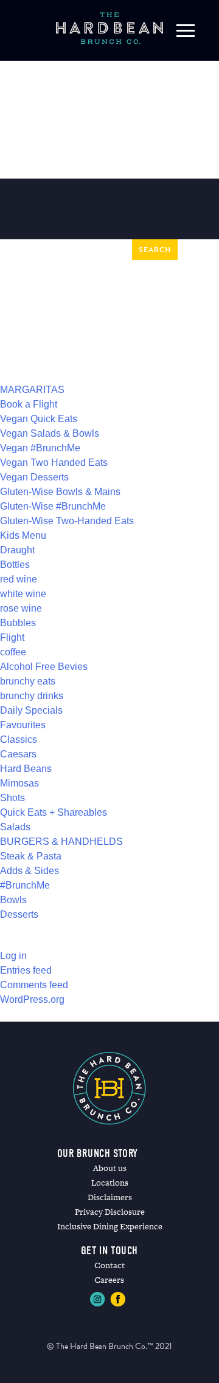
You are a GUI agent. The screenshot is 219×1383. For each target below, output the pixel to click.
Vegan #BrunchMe (40, 448)
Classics (18, 739)
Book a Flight (28, 404)
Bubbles (18, 623)
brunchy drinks (31, 696)
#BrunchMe (25, 885)
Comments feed (34, 985)
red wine (18, 579)
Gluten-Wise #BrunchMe (53, 506)
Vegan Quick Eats (38, 419)
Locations (109, 1182)
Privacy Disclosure (110, 1212)
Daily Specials (31, 710)
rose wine (21, 608)
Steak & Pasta (30, 856)
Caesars (18, 754)
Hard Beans (26, 768)
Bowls (13, 900)
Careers (109, 1280)
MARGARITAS (32, 389)
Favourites (23, 725)
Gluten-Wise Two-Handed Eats (67, 521)
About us (110, 1168)
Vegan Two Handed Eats (54, 462)
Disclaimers (110, 1197)
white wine (23, 594)
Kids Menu (23, 535)
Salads (15, 827)
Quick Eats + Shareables (53, 812)
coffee (13, 652)
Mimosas (19, 783)
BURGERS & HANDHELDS (61, 841)
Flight (12, 637)
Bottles (15, 564)
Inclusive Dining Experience (109, 1226)
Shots (12, 798)
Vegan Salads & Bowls (49, 433)
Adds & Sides (29, 871)
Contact (109, 1265)
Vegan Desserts (34, 477)
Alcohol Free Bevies (44, 666)
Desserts (19, 914)
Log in (13, 956)
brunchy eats (27, 681)
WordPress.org (32, 999)
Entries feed (26, 970)
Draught (17, 550)
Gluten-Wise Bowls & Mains (60, 492)
